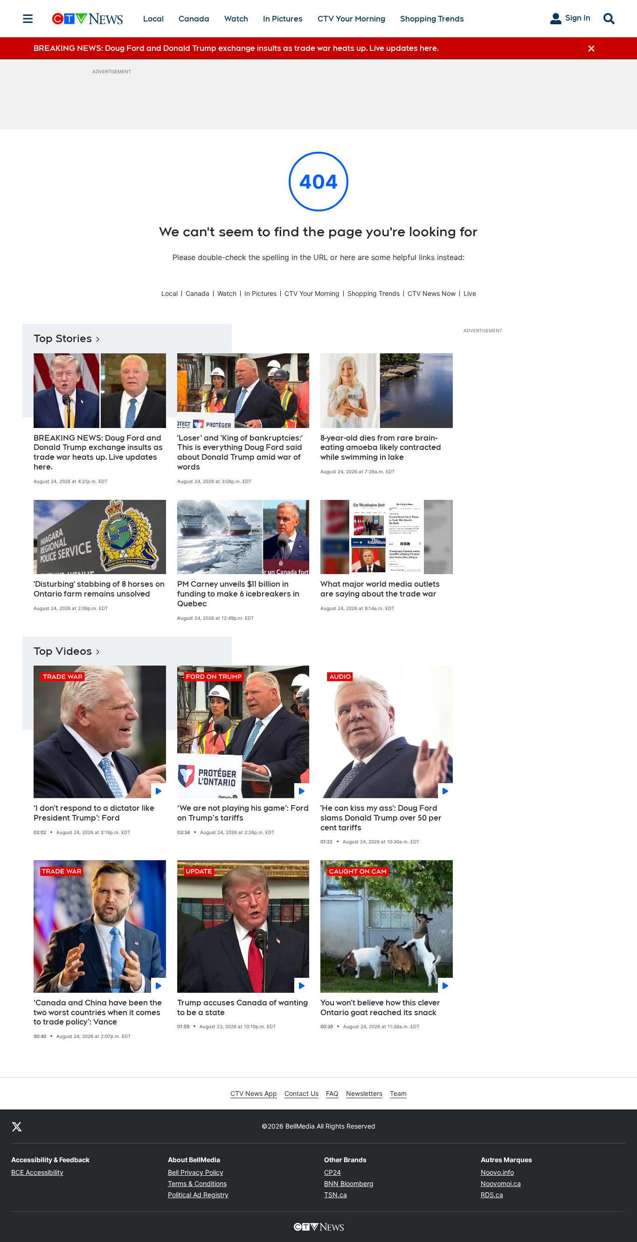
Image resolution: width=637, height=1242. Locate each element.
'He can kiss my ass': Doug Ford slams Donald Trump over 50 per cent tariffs (381, 818)
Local (153, 18)
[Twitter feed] (16, 1126)
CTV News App (253, 1093)
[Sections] (28, 18)
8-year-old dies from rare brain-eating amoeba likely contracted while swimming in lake (380, 448)
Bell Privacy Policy (195, 1172)
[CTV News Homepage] (87, 18)
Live (470, 293)
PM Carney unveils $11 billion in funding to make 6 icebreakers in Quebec (238, 594)
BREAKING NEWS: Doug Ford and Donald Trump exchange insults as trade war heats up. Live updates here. (98, 452)
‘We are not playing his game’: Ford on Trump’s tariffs (243, 813)
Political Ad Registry (198, 1195)
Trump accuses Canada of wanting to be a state (242, 1007)
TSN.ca (335, 1195)
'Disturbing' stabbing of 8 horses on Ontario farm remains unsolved (99, 589)
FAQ (332, 1093)
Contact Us (301, 1093)
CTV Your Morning (351, 18)
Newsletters (364, 1093)
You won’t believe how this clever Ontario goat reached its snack (380, 1007)
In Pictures (283, 18)
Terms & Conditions (197, 1183)
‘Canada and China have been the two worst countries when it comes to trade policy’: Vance (98, 1012)
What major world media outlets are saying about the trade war (380, 589)
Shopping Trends (432, 18)
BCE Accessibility (37, 1172)
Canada (194, 18)
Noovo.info (497, 1172)
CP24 (332, 1172)
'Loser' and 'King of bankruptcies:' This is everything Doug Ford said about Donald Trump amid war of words (240, 452)
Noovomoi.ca (501, 1183)
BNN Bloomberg (349, 1183)
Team (398, 1093)
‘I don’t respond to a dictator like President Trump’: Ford (94, 813)
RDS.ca (492, 1195)
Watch (236, 18)
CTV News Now (432, 293)
